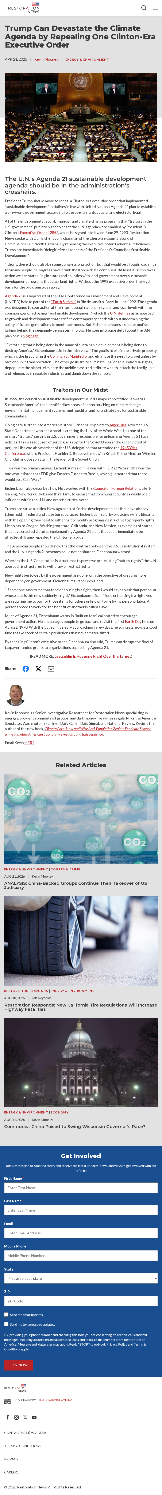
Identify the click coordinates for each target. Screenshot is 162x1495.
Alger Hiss (117, 425)
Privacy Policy (117, 1344)
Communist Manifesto (68, 356)
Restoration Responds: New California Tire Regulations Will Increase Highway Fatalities (80, 1007)
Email (8, 1224)
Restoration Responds (26, 991)
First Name (13, 1178)
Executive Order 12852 (39, 232)
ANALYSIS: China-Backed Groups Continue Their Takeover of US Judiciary (75, 885)
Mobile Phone (15, 1246)
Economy (60, 1112)
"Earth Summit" (63, 301)
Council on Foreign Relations (116, 488)
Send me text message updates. (32, 1324)
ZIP (7, 1292)
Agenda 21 (14, 296)
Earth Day (133, 621)
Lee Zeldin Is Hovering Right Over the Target (92, 656)
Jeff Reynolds (41, 998)
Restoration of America (56, 1399)
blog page (31, 336)
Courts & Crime (65, 869)
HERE (29, 742)
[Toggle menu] (155, 7)
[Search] (143, 7)
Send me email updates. (26, 1315)
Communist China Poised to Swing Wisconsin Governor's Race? (74, 1126)
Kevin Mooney (46, 59)
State (9, 1269)
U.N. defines (120, 313)
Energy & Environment (87, 59)
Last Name (13, 1201)
